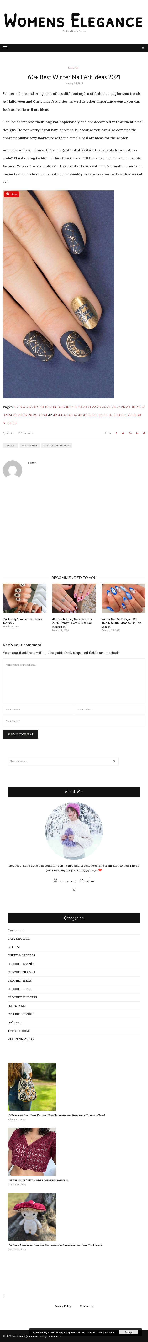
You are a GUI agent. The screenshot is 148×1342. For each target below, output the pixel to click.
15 (63, 407)
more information (105, 1332)
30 (133, 407)
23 (99, 407)
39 (35, 415)
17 (71, 407)
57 (124, 415)
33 (5, 415)
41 (45, 415)
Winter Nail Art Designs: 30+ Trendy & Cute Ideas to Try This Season (121, 623)
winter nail (30, 445)
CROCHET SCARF (20, 989)
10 (42, 407)
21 (89, 407)
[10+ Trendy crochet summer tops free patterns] (74, 1152)
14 (59, 407)
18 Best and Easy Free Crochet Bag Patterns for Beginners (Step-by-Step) (56, 1115)
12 (50, 407)
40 (40, 415)
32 (142, 407)
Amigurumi (16, 930)
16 (67, 407)
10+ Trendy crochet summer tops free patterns (38, 1180)
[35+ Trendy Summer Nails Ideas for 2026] (24, 598)
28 (123, 407)
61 (4, 423)
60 (139, 415)
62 (9, 423)
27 (118, 407)
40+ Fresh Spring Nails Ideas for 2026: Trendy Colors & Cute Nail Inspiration (72, 623)
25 (109, 407)
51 (95, 415)
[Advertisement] (74, 522)
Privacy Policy (62, 1306)
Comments (26, 433)
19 (80, 407)
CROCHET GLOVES (21, 972)
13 (54, 407)
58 (129, 415)
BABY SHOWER (18, 938)
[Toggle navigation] (5, 48)
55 (114, 415)
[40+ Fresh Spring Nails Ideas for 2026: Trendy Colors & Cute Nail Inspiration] (74, 598)
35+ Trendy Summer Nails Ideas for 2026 (22, 621)
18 (75, 407)
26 (114, 407)
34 (10, 415)
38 (30, 415)
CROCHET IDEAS (20, 980)
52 (100, 415)
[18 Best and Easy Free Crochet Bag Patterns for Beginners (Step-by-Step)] (74, 1087)
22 (94, 407)
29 (128, 407)
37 (25, 415)
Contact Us (87, 1306)
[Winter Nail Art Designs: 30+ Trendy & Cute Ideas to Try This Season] (123, 598)
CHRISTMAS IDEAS (21, 955)
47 (75, 415)
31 (138, 407)
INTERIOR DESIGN (21, 1014)
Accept (129, 1332)
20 (85, 407)
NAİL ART (74, 67)
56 (119, 415)
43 (55, 415)
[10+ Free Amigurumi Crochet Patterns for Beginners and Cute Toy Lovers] (74, 1217)
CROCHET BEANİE (21, 964)
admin (8, 433)
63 (14, 423)
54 (110, 415)
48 (80, 415)
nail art (10, 445)
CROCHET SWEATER (22, 997)
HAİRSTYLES (17, 1005)
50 (90, 415)
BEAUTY (14, 947)
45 (65, 415)
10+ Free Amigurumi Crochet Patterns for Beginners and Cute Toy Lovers (55, 1245)
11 (46, 407)
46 (70, 415)
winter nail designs (57, 445)
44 (60, 415)
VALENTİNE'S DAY (21, 1039)
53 (105, 415)
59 (134, 415)
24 (104, 407)
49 (85, 415)
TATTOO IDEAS (19, 1031)
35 (15, 415)
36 (20, 415)
